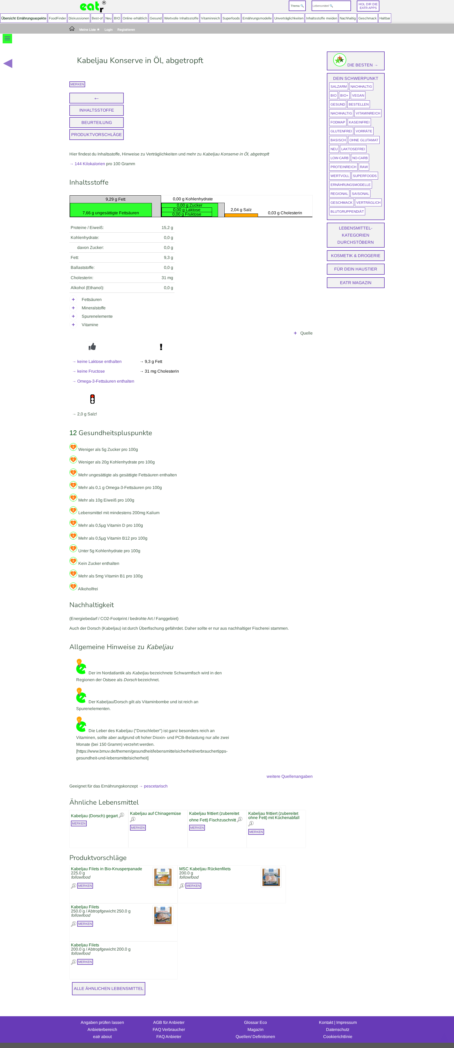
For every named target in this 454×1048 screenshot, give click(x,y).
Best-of (97, 18)
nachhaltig (361, 86)
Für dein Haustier (355, 269)
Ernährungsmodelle (257, 18)
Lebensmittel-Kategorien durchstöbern (355, 235)
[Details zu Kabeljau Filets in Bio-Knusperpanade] (74, 885)
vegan (358, 95)
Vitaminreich (210, 18)
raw (364, 167)
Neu (108, 18)
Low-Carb (340, 158)
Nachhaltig (348, 18)
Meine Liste (88, 30)
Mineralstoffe (94, 308)
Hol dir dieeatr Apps (368, 6)
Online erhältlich (135, 18)
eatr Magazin (356, 282)
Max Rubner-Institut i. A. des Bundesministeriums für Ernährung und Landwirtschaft (236, 334)
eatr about (102, 1036)
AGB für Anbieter (168, 1022)
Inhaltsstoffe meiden (321, 18)
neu (334, 149)
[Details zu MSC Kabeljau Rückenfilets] (182, 885)
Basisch (338, 140)
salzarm (339, 86)
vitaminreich (368, 113)
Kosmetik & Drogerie (355, 255)
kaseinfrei (359, 122)
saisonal (360, 194)
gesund (338, 104)
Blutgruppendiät (347, 211)
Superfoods (231, 18)
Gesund (156, 18)
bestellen (359, 104)
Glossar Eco (255, 1022)
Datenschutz (337, 1029)
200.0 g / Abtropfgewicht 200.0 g (101, 949)
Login (109, 30)
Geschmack (367, 18)
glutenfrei (341, 131)
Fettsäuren (92, 299)
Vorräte (364, 131)
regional (339, 194)
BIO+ (344, 95)
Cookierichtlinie (337, 1036)
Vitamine (90, 324)
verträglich (368, 203)
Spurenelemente (97, 316)
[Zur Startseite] (93, 6)
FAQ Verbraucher (169, 1029)
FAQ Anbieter (168, 1036)
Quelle (306, 333)
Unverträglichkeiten (288, 18)
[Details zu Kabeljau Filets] (74, 923)
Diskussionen (79, 18)
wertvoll (340, 176)
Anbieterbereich (102, 1029)
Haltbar (384, 18)
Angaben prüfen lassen (102, 1022)
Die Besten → (362, 65)
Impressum (346, 1022)
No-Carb (360, 158)
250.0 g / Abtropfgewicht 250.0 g (101, 911)
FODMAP (338, 122)
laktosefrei (353, 149)
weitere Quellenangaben (290, 776)
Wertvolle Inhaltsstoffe (181, 18)
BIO (117, 18)
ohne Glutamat (363, 140)
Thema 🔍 (297, 5)
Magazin (255, 1029)
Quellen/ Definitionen (255, 1036)
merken (77, 84)
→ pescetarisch (153, 786)
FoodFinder (57, 18)
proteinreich (343, 167)
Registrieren (126, 30)
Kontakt (326, 1022)
